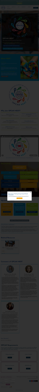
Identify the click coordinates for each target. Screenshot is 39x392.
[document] (19, 196)
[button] (30, 192)
